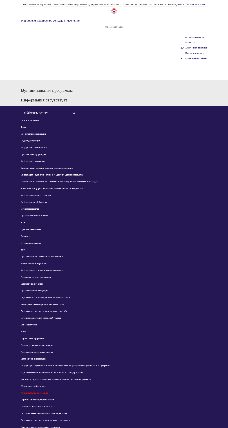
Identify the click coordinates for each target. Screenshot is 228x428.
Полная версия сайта (194, 53)
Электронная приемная (196, 48)
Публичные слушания (31, 243)
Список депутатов (29, 325)
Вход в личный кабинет (196, 58)
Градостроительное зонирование (36, 277)
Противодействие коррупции (34, 291)
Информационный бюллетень (34, 202)
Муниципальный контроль (33, 386)
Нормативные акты (30, 209)
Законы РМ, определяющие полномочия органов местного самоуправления (56, 379)
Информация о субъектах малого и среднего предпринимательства (52, 175)
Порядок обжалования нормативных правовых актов (45, 297)
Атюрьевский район (114, 27)
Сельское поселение (30, 120)
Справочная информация (32, 338)
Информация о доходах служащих (37, 195)
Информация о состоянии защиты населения (42, 270)
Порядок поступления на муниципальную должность (45, 420)
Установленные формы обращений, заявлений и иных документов (52, 188)
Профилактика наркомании (33, 134)
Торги (23, 127)
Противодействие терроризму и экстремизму (42, 257)
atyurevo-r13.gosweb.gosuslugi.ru (190, 4)
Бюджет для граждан (30, 141)
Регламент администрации (33, 359)
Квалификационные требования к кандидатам (42, 304)
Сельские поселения (194, 37)
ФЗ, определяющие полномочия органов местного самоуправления (52, 372)
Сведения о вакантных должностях (37, 345)
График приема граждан (32, 284)
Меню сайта (190, 43)
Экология (25, 236)
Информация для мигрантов (34, 148)
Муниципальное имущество (34, 263)
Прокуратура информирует (33, 154)
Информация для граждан (33, 161)
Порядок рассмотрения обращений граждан (41, 318)
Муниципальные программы (34, 393)
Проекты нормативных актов (34, 216)
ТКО (23, 250)
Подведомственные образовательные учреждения (44, 413)
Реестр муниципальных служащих (37, 352)
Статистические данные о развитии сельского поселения (47, 168)
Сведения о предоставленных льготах (38, 407)
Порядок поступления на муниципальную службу (44, 311)
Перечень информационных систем (37, 400)
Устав (23, 332)
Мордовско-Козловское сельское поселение (50, 20)
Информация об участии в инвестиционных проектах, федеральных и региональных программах (66, 366)
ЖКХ (23, 223)
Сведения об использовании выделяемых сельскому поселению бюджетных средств (59, 182)
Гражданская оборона (31, 229)
